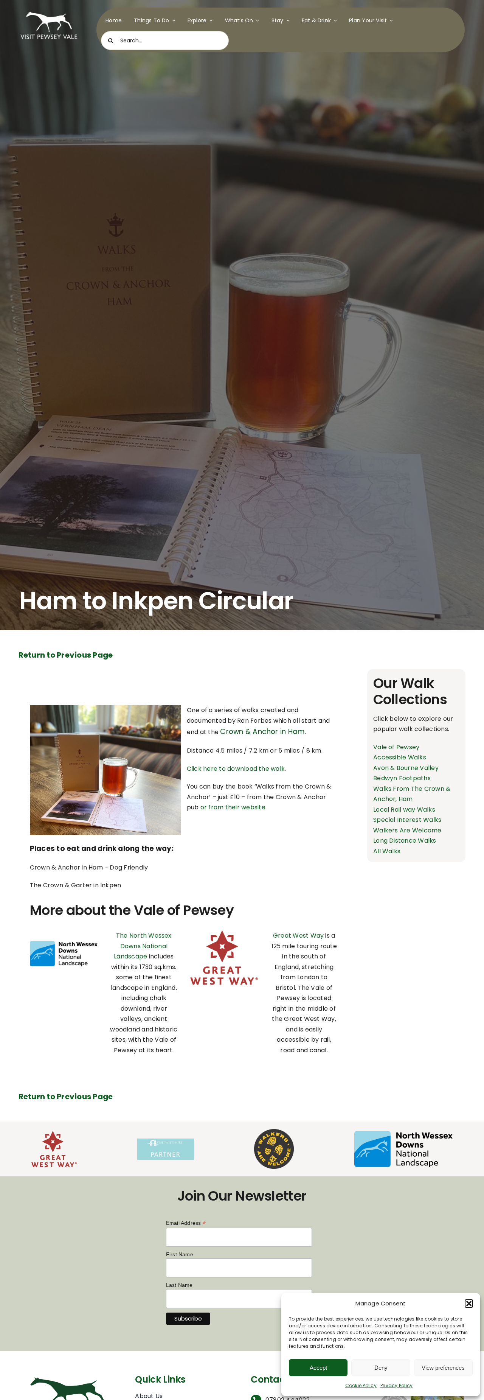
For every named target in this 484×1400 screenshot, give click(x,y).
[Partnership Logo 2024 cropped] (165, 1141)
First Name (179, 1254)
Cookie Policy (361, 1385)
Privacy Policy (396, 1385)
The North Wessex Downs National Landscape (143, 946)
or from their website (232, 807)
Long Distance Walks (404, 840)
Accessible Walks (399, 757)
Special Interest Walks (407, 819)
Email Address (186, 1223)
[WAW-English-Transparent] (274, 1132)
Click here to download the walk (236, 768)
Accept (318, 1367)
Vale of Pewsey (396, 747)
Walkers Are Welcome (407, 830)
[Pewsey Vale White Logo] (49, 10)
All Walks (386, 851)
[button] (469, 1303)
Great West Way (298, 935)
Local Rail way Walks (404, 809)
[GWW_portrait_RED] (224, 933)
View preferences (443, 1367)
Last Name (179, 1285)
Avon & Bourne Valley (406, 768)
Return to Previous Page (66, 655)
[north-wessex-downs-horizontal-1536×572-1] (64, 944)
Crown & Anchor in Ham (262, 731)
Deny (381, 1367)
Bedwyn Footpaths (402, 778)
